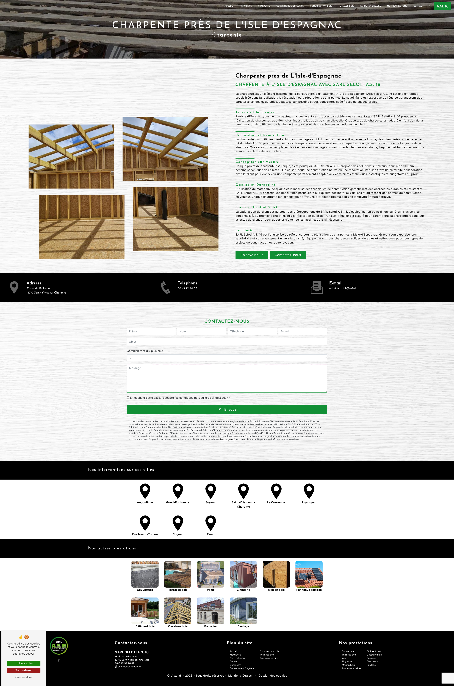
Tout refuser (23, 670)
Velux (345, 658)
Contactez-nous (288, 255)
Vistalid (176, 675)
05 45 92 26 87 (187, 288)
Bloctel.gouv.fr (227, 439)
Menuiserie (246, 6)
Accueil (229, 6)
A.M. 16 (442, 6)
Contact (418, 6)
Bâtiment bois (374, 651)
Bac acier (372, 658)
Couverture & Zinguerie (290, 6)
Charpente (264, 6)
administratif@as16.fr (343, 288)
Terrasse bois (346, 6)
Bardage (371, 665)
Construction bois (321, 6)
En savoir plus (252, 255)
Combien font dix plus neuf (145, 351)
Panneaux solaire (370, 6)
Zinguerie (347, 661)
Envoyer (231, 409)
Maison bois (348, 665)
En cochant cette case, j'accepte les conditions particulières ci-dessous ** (180, 397)
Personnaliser (24, 677)
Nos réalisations (397, 6)
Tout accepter (23, 663)
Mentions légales (240, 675)
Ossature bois (374, 654)
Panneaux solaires (351, 668)
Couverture (348, 651)
